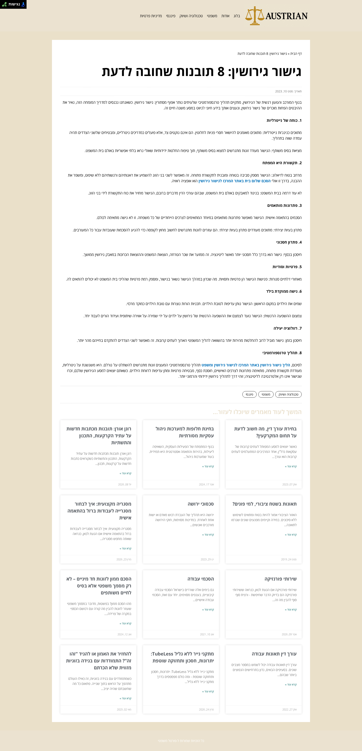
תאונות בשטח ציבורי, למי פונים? (265, 504)
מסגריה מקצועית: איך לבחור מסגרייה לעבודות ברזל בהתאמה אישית (99, 511)
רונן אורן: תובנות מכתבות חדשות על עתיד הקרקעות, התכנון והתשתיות (98, 435)
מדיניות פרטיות (151, 15)
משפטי (212, 15)
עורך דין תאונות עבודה (274, 653)
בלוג (237, 15)
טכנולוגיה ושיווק (191, 15)
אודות (225, 15)
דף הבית (296, 53)
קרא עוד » (291, 466)
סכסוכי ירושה (201, 504)
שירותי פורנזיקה (281, 578)
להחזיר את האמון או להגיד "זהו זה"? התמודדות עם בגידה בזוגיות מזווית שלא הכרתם (98, 660)
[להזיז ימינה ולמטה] (5, 5)
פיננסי (170, 15)
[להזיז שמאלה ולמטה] (3, 5)
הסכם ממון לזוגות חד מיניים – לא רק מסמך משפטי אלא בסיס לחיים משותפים (98, 585)
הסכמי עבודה (200, 578)
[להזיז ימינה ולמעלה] (5, 3)
